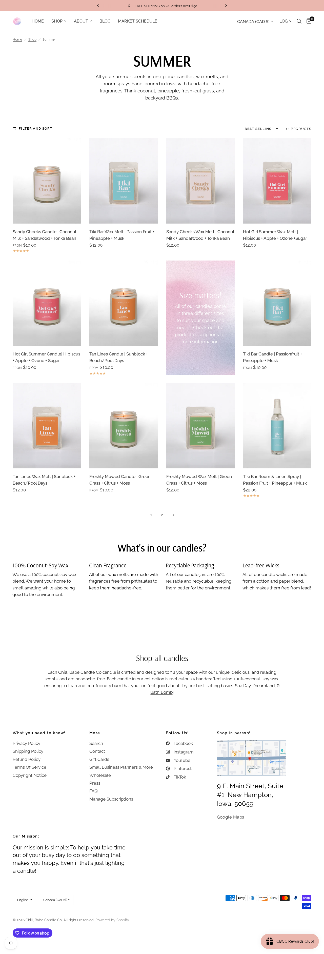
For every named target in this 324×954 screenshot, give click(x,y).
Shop (57, 21)
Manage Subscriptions (111, 799)
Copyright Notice (30, 775)
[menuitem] (38, 21)
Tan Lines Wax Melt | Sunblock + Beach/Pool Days (44, 480)
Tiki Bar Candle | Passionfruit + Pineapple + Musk (272, 357)
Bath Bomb (161, 692)
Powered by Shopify (112, 920)
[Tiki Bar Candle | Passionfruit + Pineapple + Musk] (277, 303)
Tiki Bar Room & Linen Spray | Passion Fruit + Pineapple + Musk (275, 480)
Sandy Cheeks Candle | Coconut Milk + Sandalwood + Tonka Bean (44, 235)
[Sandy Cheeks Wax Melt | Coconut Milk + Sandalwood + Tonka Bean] (200, 181)
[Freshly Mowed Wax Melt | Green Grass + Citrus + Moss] (200, 425)
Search (96, 743)
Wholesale (100, 775)
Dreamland (264, 685)
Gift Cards (99, 759)
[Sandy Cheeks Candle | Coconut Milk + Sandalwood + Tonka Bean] (47, 181)
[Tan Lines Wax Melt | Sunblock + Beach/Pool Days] (47, 425)
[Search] (299, 21)
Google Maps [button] (230, 817)
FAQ (93, 790)
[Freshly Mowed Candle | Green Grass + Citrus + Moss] (123, 425)
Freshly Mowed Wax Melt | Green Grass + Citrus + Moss (199, 480)
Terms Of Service (29, 767)
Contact (97, 751)
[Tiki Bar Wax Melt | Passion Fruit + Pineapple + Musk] (123, 181)
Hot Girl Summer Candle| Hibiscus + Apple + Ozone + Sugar (46, 357)
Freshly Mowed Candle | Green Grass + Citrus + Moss (120, 480)
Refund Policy (26, 759)
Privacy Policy (26, 743)
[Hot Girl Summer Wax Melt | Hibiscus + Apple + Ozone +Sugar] (277, 181)
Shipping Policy (28, 751)
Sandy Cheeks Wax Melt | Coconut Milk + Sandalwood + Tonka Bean (200, 235)
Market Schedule (137, 21)
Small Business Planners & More (121, 767)
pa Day (244, 685)
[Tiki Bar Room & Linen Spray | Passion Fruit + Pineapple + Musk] (277, 425)
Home (38, 21)
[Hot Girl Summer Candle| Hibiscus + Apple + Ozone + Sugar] (47, 303)
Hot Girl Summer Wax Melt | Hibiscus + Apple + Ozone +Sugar (275, 235)
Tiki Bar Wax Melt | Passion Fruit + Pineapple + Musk (121, 235)
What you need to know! (39, 733)
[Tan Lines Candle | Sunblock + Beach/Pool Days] (123, 303)
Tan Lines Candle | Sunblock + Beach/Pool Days (118, 357)
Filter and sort (35, 128)
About (81, 21)
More (94, 733)
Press (94, 783)
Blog (104, 21)
